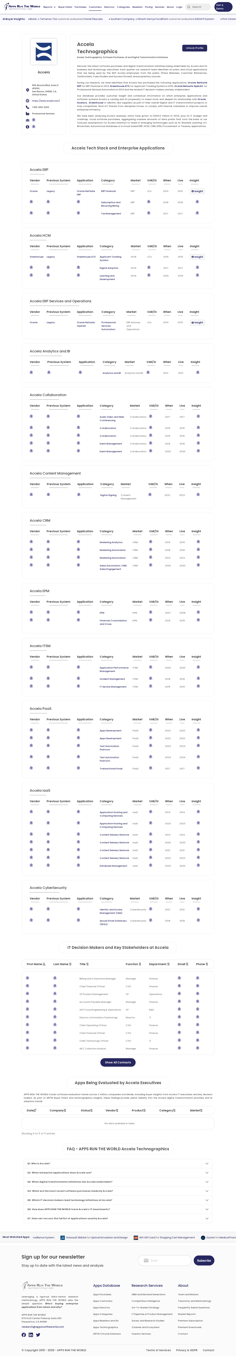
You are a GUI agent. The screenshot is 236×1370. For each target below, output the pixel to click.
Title (82, 964)
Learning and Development (107, 277)
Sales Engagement (110, 569)
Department (158, 964)
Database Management (113, 865)
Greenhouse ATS (120, 86)
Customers (95, 7)
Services (159, 7)
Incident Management (112, 679)
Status (85, 1110)
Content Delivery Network (114, 834)
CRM (124, 565)
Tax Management (111, 213)
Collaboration (108, 428)
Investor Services (141, 1333)
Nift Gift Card (136, 1237)
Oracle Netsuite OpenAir (188, 86)
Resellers (137, 7)
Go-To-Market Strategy (145, 1307)
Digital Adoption (109, 268)
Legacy (51, 191)
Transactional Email (111, 768)
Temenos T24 (36, 19)
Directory (109, 7)
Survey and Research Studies (148, 1320)
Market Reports (187, 1314)
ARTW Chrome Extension (107, 1333)
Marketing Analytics (111, 542)
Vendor (111, 1110)
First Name (35, 964)
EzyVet (199, 1237)
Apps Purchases (102, 1294)
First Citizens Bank (221, 19)
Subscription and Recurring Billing (110, 204)
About (170, 7)
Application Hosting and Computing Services (113, 814)
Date (30, 1110)
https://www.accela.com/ (46, 100)
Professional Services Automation (108, 326)
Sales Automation (110, 565)
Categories (123, 7)
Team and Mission (188, 1294)
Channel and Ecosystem (145, 1327)
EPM (102, 612)
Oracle (202, 99)
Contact (183, 1333)
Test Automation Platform (109, 748)
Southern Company (110, 19)
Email (182, 964)
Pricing (149, 7)
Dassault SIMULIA (64, 1237)
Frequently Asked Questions (194, 1307)
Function (132, 964)
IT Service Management (113, 686)
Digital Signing (108, 495)
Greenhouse (96, 102)
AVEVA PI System (192, 19)
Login (179, 7)
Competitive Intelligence (146, 1301)
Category (166, 1110)
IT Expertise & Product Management (152, 1314)
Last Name (61, 964)
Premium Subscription (190, 1320)
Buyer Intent (65, 7)
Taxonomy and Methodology (194, 1301)
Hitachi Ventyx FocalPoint (141, 19)
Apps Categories (102, 1314)
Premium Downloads (189, 1327)
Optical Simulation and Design (97, 1237)
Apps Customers (102, 1301)
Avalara (82, 102)
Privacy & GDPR (186, 1350)
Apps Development (110, 730)
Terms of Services (158, 1350)
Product (137, 1110)
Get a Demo (220, 6)
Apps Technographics (105, 1327)
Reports (47, 7)
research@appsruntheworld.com (43, 1327)
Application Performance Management (114, 669)
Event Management (111, 443)
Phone (201, 964)
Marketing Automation (113, 550)
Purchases (80, 7)
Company (57, 1110)
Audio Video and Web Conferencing (112, 418)
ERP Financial (108, 191)
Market (195, 1110)
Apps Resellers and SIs (106, 1320)
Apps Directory (101, 1307)
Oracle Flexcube (81, 19)
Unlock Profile (194, 48)
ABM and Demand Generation (148, 1294)
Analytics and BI (112, 373)
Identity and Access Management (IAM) (111, 911)
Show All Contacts (118, 1062)
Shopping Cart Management (165, 1237)
